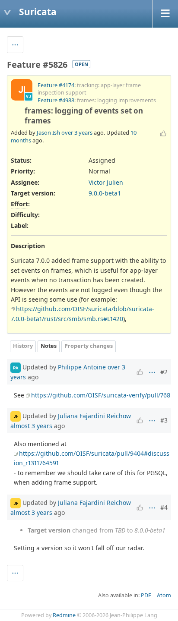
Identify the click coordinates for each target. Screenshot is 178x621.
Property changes (88, 346)
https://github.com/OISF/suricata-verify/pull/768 (100, 395)
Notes (49, 346)
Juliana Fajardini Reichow (94, 415)
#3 (164, 420)
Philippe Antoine (82, 367)
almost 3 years (31, 426)
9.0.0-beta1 (105, 193)
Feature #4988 (56, 100)
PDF (146, 595)
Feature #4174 (56, 85)
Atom (164, 595)
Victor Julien (106, 182)
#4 (164, 507)
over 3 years (76, 132)
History (23, 346)
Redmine (64, 615)
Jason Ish (48, 132)
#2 (164, 372)
